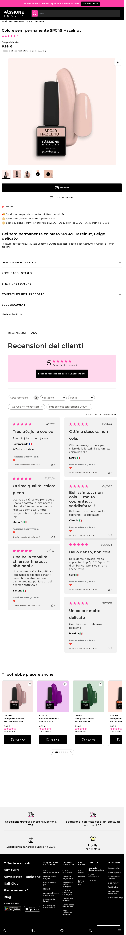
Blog (7, 897)
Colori (30, 21)
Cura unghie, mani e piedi (49, 906)
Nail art (46, 889)
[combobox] (75, 13)
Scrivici (81, 877)
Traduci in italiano (25, 449)
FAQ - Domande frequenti (67, 913)
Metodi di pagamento (68, 877)
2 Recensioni (45, 731)
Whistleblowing (115, 898)
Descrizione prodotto (19, 262)
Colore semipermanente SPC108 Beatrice (14, 718)
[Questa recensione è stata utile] (52, 464)
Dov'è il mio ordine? (68, 899)
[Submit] (34, 13)
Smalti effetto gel (49, 884)
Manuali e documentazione (96, 869)
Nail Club (11, 883)
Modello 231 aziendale (113, 892)
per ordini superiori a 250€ (38, 846)
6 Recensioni (9, 731)
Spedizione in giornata (80, 821)
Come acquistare (67, 871)
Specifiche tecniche (16, 283)
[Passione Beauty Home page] (14, 13)
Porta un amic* (16, 890)
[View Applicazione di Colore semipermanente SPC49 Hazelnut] (37, 174)
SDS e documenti (14, 304)
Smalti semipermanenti (13, 21)
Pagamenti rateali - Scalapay (68, 884)
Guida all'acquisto (94, 875)
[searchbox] (20, 397)
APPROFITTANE (90, 3)
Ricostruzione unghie (49, 877)
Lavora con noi (81, 883)
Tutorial (92, 880)
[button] (53, 752)
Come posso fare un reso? (69, 906)
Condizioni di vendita (114, 878)
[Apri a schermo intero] (117, 62)
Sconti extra (14, 846)
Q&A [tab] (33, 332)
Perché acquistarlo (17, 273)
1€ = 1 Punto (92, 848)
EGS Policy (113, 887)
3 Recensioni (80, 731)
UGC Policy (113, 883)
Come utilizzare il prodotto (23, 294)
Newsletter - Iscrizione (22, 877)
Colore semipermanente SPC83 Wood (84, 718)
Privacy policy (114, 872)
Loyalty (92, 845)
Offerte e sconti (17, 863)
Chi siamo (81, 871)
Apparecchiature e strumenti (51, 894)
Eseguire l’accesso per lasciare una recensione (61, 374)
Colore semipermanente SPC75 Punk (49, 718)
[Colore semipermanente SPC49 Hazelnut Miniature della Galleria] (27, 174)
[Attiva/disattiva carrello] (91, 931)
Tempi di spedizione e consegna (68, 892)
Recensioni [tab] (17, 333)
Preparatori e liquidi (49, 900)
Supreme (39, 21)
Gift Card (11, 870)
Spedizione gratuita (17, 821)
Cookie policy (114, 868)
